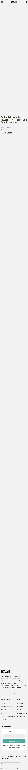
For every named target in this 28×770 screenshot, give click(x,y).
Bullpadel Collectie (15, 125)
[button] (2, 2)
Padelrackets (8, 127)
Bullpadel (8, 125)
